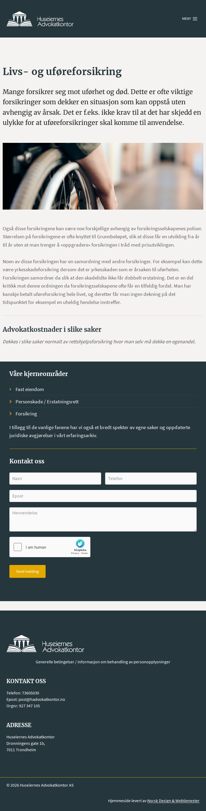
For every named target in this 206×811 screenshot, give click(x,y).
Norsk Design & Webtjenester (173, 800)
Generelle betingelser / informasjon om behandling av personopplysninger (103, 661)
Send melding (27, 571)
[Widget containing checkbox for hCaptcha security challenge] (49, 547)
